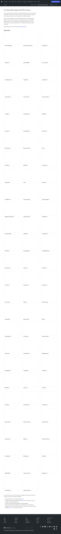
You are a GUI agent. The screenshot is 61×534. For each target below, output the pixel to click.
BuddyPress (49, 522)
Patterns (16, 522)
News (5, 519)
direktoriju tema (22, 500)
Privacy (5, 522)
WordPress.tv (28, 522)
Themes (5, 4)
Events (37, 519)
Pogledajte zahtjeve (22, 26)
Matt (48, 519)
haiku (9, 507)
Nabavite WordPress (55, 1)
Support (27, 519)
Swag (37, 522)
